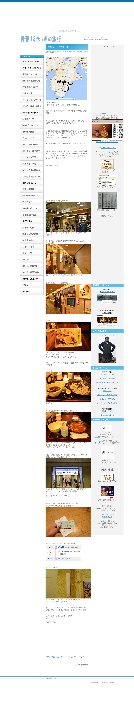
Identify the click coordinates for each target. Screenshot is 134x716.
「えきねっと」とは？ (107, 374)
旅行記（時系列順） (68, 51)
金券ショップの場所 (107, 399)
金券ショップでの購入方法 (107, 395)
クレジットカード (101, 443)
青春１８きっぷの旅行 (41, 39)
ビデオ (97, 437)
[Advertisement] (63, 181)
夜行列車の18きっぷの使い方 (107, 382)
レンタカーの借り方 (107, 462)
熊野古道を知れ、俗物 (80, 51)
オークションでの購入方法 (107, 403)
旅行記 (60, 51)
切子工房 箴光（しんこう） (107, 142)
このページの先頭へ (81, 665)
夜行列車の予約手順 (107, 378)
